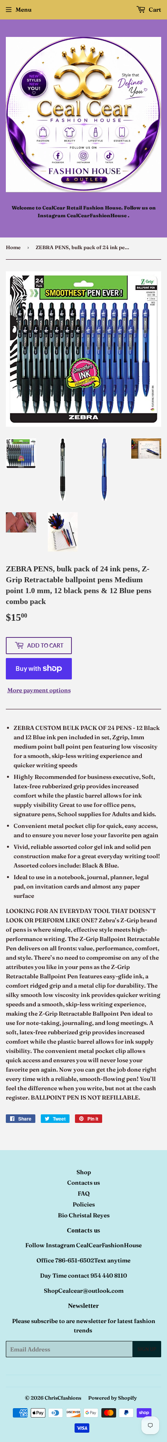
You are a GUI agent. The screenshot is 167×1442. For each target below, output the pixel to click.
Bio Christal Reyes (84, 1215)
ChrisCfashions (63, 1398)
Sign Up (146, 1349)
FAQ (84, 1193)
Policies (84, 1204)
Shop (84, 1172)
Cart (154, 9)
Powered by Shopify (112, 1398)
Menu (23, 9)
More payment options (39, 690)
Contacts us (83, 1182)
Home (13, 247)
